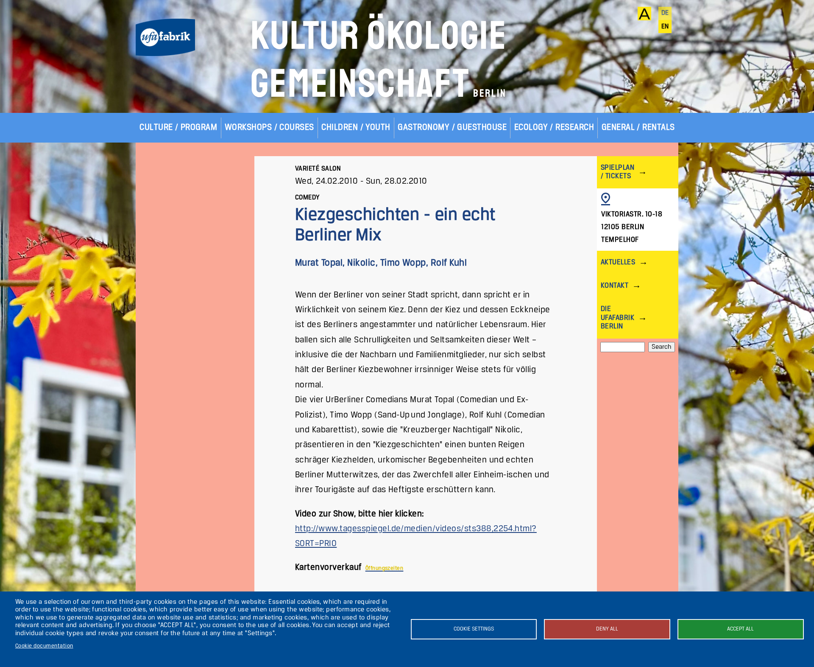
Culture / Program (178, 127)
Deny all (607, 629)
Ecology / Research (554, 127)
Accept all (740, 629)
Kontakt (614, 285)
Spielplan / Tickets (617, 172)
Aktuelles (618, 262)
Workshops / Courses (269, 127)
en (665, 26)
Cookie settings (474, 629)
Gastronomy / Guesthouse (452, 127)
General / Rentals (638, 127)
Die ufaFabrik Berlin (617, 317)
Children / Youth (355, 127)
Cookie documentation (44, 646)
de (665, 13)
